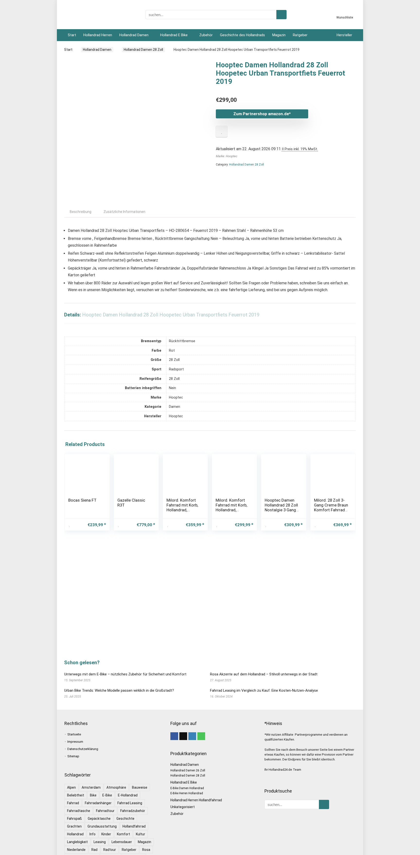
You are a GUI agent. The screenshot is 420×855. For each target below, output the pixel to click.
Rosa (146, 850)
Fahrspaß (74, 818)
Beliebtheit (75, 795)
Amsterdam (91, 787)
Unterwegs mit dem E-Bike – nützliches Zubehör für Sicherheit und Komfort (125, 674)
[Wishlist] (344, 12)
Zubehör (206, 35)
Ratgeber (300, 35)
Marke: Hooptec (226, 156)
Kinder (106, 834)
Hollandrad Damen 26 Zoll (187, 770)
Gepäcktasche (99, 818)
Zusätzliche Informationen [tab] (124, 212)
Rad (94, 850)
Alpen (71, 787)
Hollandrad (75, 834)
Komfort (123, 834)
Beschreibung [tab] (80, 212)
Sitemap (73, 756)
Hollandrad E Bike (174, 35)
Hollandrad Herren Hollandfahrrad (196, 800)
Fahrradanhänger (98, 803)
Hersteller (344, 35)
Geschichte (125, 818)
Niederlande (76, 850)
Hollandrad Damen (134, 35)
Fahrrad (73, 803)
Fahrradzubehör (132, 811)
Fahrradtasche (78, 811)
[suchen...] (281, 14)
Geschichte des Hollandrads (242, 35)
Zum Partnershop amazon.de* (262, 113)
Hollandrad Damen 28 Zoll (143, 50)
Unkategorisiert (182, 807)
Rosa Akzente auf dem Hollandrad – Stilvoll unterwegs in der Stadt (263, 674)
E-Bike (107, 795)
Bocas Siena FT (82, 500)
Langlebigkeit (77, 842)
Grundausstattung (102, 826)
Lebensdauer (122, 842)
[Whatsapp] (201, 736)
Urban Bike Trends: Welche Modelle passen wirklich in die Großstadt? (119, 690)
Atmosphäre (116, 787)
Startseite (74, 734)
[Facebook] (174, 736)
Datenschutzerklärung (82, 749)
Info (92, 834)
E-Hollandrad (128, 795)
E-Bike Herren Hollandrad (186, 793)
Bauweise (139, 787)
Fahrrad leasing (129, 803)
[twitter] (183, 736)
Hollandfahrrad (134, 826)
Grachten (74, 826)
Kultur (140, 834)
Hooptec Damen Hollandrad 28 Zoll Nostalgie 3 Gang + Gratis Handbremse (281, 510)
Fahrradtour (105, 811)
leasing (100, 842)
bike (93, 795)
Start (72, 35)
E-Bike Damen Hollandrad (187, 788)
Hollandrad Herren (97, 35)
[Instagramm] (192, 736)
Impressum (75, 741)
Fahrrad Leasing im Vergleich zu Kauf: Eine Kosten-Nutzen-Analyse (264, 690)
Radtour (109, 850)
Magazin (279, 35)
